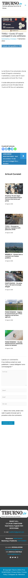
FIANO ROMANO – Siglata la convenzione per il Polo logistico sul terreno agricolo (13, 314)
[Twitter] (6, 149)
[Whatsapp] (15, 149)
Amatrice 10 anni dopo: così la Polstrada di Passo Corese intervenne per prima (13, 198)
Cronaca (13, 39)
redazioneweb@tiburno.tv (14, 549)
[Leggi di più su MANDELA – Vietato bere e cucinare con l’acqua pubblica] (14, 247)
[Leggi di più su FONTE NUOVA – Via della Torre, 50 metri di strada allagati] (14, 276)
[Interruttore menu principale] (25, 5)
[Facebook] (3, 149)
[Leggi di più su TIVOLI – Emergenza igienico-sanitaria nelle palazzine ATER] (14, 219)
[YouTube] (15, 557)
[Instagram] (17, 557)
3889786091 (17, 538)
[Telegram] (12, 149)
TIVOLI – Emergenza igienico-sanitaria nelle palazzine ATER (13, 227)
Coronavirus (6, 39)
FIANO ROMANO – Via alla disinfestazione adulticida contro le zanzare (13, 343)
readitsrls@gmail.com (16, 532)
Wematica (21, 574)
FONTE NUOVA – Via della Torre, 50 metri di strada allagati (13, 284)
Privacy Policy (16, 572)
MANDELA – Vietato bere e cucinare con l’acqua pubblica (14, 256)
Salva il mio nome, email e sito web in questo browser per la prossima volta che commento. (12, 413)
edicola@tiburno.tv (14, 554)
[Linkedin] (9, 149)
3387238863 (22, 541)
